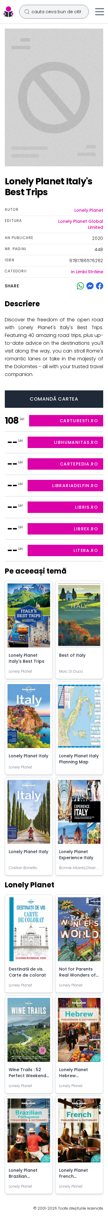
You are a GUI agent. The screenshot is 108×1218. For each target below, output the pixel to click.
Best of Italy (72, 655)
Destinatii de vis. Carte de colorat (27, 972)
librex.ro (86, 529)
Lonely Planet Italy (28, 756)
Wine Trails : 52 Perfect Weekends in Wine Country (29, 1076)
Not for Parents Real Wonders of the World (77, 975)
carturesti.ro (79, 421)
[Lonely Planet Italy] (29, 718)
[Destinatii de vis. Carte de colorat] (29, 931)
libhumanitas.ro (76, 442)
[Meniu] (100, 12)
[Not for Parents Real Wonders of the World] (79, 931)
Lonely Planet (88, 210)
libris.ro (86, 507)
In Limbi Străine (87, 272)
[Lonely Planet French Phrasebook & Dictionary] (79, 1132)
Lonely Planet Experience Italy (76, 855)
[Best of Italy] (79, 617)
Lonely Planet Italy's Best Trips (26, 658)
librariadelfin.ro (75, 486)
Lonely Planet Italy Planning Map (79, 759)
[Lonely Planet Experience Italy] (79, 814)
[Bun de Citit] (8, 12)
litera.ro (86, 550)
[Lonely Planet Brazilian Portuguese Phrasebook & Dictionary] (29, 1132)
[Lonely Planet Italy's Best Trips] (29, 617)
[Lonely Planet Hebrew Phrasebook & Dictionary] (79, 1032)
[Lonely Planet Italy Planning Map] (79, 718)
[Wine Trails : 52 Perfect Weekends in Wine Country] (29, 1032)
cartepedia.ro (79, 464)
